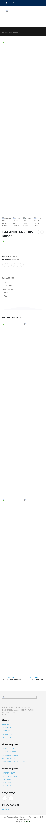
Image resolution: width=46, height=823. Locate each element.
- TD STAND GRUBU (9, 752)
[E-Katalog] (42, 11)
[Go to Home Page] (3, 30)
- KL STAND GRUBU (9, 758)
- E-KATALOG (6, 737)
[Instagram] (10, 798)
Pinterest (17, 265)
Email (22, 265)
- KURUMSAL (6, 727)
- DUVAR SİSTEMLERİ (9, 748)
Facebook (4, 265)
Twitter (8, 265)
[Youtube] (4, 798)
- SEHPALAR (6, 786)
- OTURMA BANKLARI (9, 776)
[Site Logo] (14, 12)
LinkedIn (13, 265)
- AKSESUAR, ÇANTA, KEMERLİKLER (14, 761)
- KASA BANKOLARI (8, 773)
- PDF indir (5, 809)
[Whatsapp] (37, 11)
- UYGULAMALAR (8, 734)
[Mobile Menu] (4, 12)
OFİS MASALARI (15, 259)
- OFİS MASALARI (8, 779)
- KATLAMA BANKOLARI (10, 755)
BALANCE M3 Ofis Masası (12, 680)
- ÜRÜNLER (6, 731)
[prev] (38, 232)
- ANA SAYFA (6, 724)
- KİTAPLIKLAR (7, 782)
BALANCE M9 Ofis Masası (34, 680)
